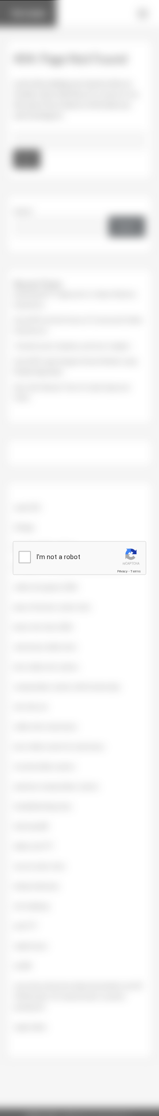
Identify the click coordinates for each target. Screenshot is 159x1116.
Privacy (122, 571)
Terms (135, 571)
